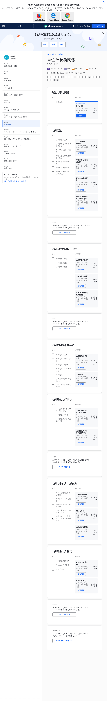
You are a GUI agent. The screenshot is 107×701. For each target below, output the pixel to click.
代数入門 (60, 54)
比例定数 (57, 130)
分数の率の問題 (60, 92)
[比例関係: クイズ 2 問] (75, 77)
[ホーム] (48, 54)
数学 (53, 54)
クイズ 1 (54, 222)
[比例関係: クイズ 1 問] (63, 77)
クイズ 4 (54, 604)
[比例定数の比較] (66, 77)
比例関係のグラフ (62, 399)
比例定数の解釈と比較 (64, 249)
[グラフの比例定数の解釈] (72, 77)
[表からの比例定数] (57, 77)
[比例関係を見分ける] (78, 77)
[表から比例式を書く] (48, 80)
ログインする (85, 26)
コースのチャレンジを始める (15, 181)
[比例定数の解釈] (69, 77)
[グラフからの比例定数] (51, 77)
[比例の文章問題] (98, 77)
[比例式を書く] (51, 80)
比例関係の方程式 (62, 551)
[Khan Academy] (53, 26)
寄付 (74, 26)
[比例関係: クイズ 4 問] (54, 80)
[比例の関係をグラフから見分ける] (83, 77)
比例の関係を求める (63, 345)
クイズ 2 (54, 318)
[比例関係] (81, 77)
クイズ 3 (54, 457)
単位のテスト (56, 630)
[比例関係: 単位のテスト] (57, 80)
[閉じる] (103, 1)
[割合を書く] (95, 77)
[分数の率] (48, 77)
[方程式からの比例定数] (54, 77)
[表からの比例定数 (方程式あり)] (60, 77)
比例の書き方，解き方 (64, 483)
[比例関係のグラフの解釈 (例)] (86, 77)
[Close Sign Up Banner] (103, 33)
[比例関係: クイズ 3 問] (89, 77)
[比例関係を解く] (92, 77)
